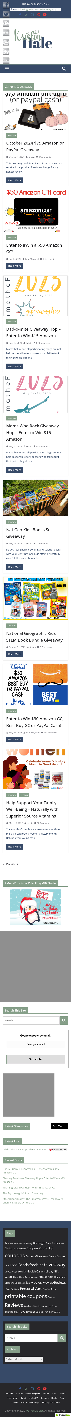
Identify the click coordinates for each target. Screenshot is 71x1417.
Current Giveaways (37, 1256)
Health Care (35, 1271)
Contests (21, 1248)
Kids (27, 1283)
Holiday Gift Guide (51, 1402)
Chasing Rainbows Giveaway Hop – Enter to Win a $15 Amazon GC (38, 9)
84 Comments (43, 446)
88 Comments (43, 823)
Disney (61, 1256)
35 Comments (50, 732)
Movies (36, 1282)
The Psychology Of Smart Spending (23, 1193)
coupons (15, 1255)
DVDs (7, 1265)
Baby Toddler (19, 1243)
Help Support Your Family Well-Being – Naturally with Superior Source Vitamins (32, 809)
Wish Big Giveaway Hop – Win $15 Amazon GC (29, 1187)
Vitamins (56, 1312)
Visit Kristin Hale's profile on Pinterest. (26, 1149)
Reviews (24, 795)
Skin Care (28, 1306)
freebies (36, 1264)
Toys (22, 1312)
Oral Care (15, 1289)
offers (7, 1289)
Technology (11, 1311)
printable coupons (26, 1296)
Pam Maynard (32, 258)
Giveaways (11, 1271)
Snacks (36, 1306)
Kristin (31, 156)
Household (46, 1277)
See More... (59, 1126)
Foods (23, 1264)
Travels (47, 1311)
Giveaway (12, 135)
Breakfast (50, 1243)
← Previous (10, 864)
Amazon (9, 1243)
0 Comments (46, 647)
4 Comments (45, 156)
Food (14, 1265)
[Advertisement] (35, 966)
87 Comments (43, 342)
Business (60, 1243)
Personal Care (31, 1288)
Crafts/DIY (33, 1397)
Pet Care (46, 1289)
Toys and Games (34, 1311)
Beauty (29, 1243)
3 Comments (49, 258)
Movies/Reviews (54, 1282)
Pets (53, 1289)
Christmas (11, 1248)
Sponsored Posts (49, 1306)
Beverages (39, 1243)
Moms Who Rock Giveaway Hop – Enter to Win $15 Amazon (32, 432)
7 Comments (42, 543)
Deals (52, 1256)
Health (22, 1271)
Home (16, 1277)
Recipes (51, 1297)
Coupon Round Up (40, 1248)
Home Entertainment (28, 1277)
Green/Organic (33, 1393)
